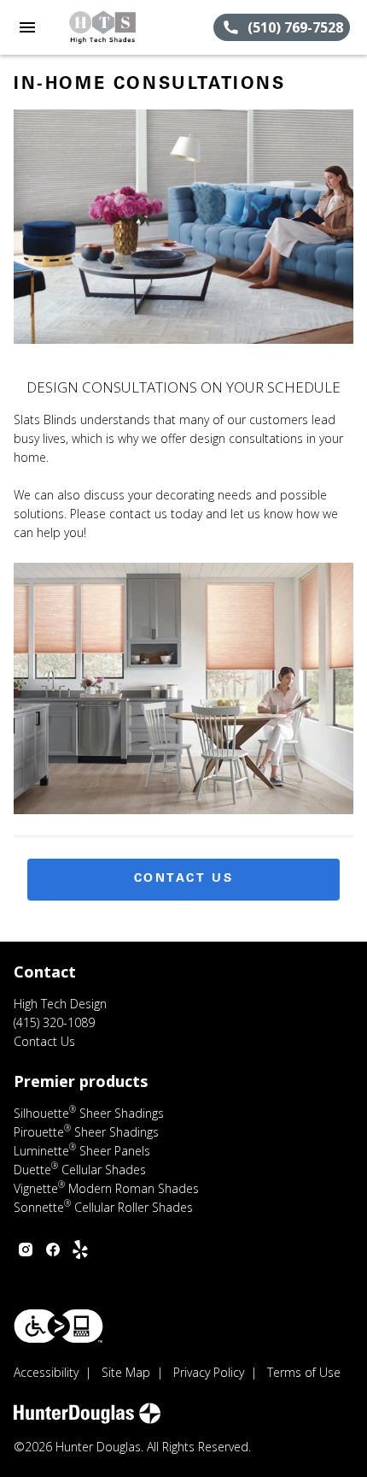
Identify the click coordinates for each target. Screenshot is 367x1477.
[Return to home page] (106, 27)
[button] (27, 27)
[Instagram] (26, 1249)
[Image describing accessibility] (58, 1326)
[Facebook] (53, 1249)
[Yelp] (80, 1249)
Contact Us (184, 879)
